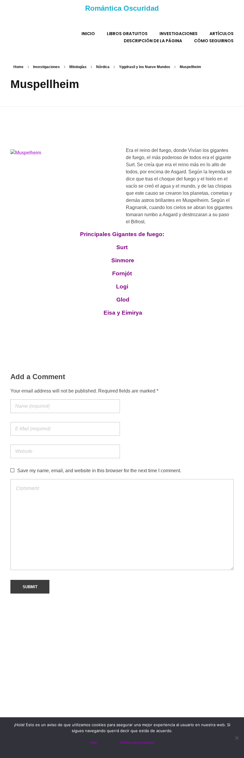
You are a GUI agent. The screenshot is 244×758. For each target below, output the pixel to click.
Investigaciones (46, 67)
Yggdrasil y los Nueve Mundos (144, 67)
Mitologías (78, 67)
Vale (93, 743)
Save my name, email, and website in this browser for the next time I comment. (99, 470)
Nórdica (103, 67)
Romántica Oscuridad (122, 8)
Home (18, 67)
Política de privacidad (137, 743)
